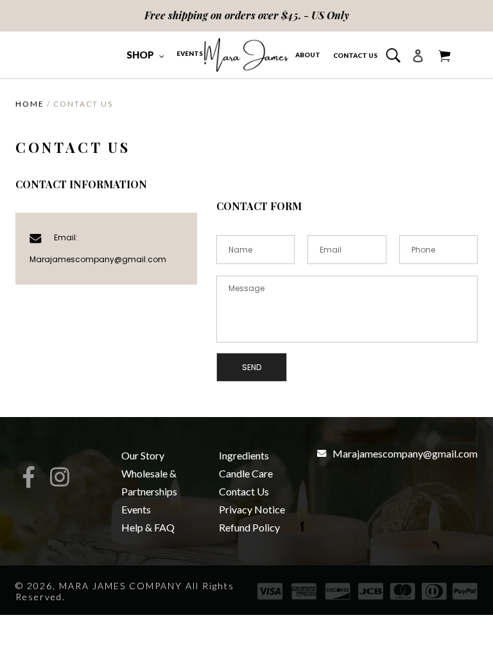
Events (136, 509)
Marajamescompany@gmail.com (98, 259)
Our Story (142, 455)
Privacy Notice (252, 509)
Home (29, 104)
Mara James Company (120, 585)
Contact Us (244, 491)
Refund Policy (249, 527)
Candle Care (246, 473)
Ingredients (244, 455)
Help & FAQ (148, 527)
